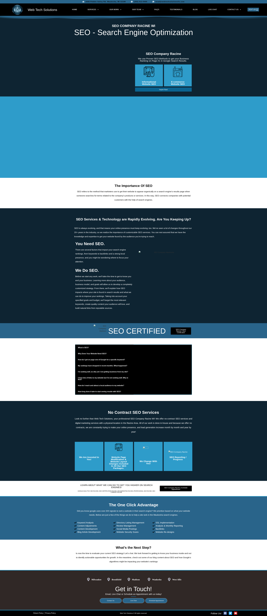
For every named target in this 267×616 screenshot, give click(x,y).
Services (92, 9)
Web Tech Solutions (42, 10)
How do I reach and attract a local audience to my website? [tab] (101, 385)
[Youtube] (235, 613)
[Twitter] (230, 613)
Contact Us (233, 9)
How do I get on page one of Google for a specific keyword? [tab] (101, 360)
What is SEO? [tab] (83, 347)
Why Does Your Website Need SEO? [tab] (92, 354)
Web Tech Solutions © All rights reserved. (133, 613)
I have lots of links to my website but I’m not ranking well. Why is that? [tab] (103, 378)
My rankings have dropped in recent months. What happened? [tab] (102, 366)
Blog (195, 9)
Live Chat (212, 9)
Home (74, 9)
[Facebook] (225, 613)
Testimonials (176, 9)
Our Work (114, 9)
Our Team (136, 9)
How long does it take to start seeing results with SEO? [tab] (99, 391)
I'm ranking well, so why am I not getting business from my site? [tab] (103, 372)
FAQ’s (156, 9)
